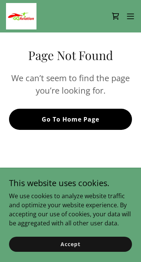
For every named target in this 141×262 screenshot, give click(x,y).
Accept (70, 244)
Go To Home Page (70, 119)
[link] (21, 16)
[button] (130, 16)
